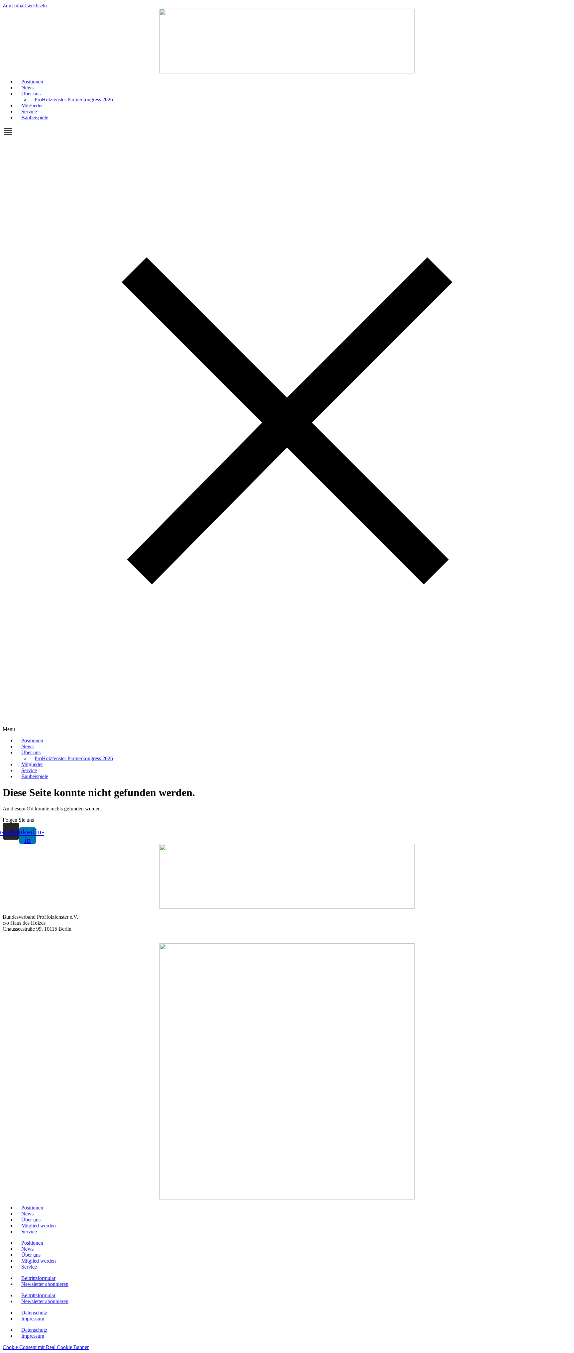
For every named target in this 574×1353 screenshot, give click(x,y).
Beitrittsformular (38, 1278)
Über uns (31, 93)
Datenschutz (34, 1312)
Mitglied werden (38, 1225)
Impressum (32, 1318)
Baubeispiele (34, 117)
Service (29, 111)
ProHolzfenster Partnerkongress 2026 (74, 99)
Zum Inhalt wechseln (25, 5)
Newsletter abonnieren (44, 1284)
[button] (287, 429)
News (27, 87)
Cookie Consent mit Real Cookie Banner (46, 1347)
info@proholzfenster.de (27, 940)
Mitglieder (32, 105)
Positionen (32, 81)
